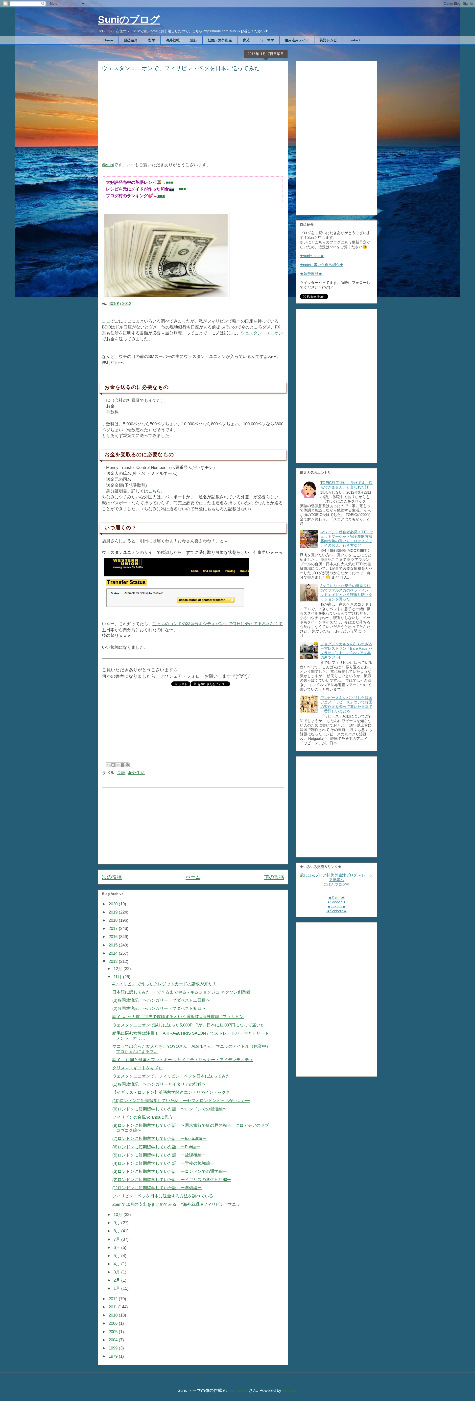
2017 (114, 928)
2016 (114, 936)
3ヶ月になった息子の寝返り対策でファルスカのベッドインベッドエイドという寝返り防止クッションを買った (346, 592)
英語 (121, 772)
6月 (117, 1247)
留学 (151, 40)
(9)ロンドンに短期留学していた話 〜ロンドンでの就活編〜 (169, 1109)
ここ (106, 321)
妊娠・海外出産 (220, 40)
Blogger (289, 1390)
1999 (114, 1348)
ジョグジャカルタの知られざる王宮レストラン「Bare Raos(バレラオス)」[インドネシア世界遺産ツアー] (346, 650)
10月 (118, 1214)
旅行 (193, 40)
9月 (117, 1222)
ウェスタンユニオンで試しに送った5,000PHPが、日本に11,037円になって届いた (188, 1025)
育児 (246, 40)
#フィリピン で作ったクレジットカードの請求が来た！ (164, 984)
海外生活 (136, 772)
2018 (114, 920)
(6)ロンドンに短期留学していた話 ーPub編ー (156, 1147)
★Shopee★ (336, 902)
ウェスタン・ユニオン (262, 333)
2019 (114, 912)
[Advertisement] (193, 120)
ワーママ (267, 40)
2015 (114, 945)
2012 (114, 1298)
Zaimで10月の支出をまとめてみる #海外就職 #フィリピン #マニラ (176, 1204)
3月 (117, 1272)
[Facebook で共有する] (122, 764)
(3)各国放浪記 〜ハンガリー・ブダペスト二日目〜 (161, 1000)
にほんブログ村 (337, 884)
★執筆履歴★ (311, 273)
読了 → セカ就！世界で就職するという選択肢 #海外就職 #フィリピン (178, 1016)
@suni (108, 164)
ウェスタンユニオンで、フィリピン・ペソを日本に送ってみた (171, 1076)
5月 (117, 1255)
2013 (114, 961)
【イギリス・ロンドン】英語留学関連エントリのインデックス (171, 1092)
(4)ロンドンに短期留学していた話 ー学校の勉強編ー (163, 1163)
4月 (117, 1264)
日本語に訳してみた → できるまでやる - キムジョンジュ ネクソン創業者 (181, 992)
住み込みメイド (297, 40)
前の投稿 (274, 877)
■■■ (169, 182)
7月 (117, 1239)
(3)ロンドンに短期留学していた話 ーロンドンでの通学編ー (169, 1171)
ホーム (193, 877)
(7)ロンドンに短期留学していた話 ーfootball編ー (159, 1138)
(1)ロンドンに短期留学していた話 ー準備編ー (157, 1187)
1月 (117, 1288)
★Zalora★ (336, 897)
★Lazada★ (336, 906)
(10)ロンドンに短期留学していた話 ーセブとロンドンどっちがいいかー (181, 1100)
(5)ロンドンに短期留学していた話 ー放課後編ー (159, 1155)
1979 (114, 1356)
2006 (114, 1323)
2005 (114, 1331)
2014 (114, 953)
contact (354, 40)
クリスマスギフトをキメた (137, 1068)
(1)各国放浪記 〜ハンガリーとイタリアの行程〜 (159, 1084)
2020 (114, 904)
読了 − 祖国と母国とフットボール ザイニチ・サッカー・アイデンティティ (182, 1059)
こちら (154, 491)
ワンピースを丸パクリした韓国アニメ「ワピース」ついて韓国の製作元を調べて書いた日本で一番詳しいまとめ (346, 704)
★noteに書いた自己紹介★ (321, 265)
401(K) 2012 (120, 303)
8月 (117, 1231)
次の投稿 (112, 877)
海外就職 (173, 40)
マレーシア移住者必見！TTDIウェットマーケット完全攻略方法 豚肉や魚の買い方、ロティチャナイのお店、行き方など (348, 538)
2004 (114, 1340)
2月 (117, 1280)
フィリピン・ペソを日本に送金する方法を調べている (162, 1196)
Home (108, 40)
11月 (118, 976)
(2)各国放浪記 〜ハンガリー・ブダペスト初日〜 (159, 1008)
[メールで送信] (108, 764)
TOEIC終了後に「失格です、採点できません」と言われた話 (346, 485)
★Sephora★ (337, 911)
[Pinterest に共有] (127, 764)
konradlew (238, 1390)
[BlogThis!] (113, 764)
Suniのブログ (129, 19)
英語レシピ (328, 40)
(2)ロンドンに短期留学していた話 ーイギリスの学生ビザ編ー (171, 1179)
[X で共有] (117, 764)
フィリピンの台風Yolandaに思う (142, 1117)
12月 (118, 968)
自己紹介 (131, 40)
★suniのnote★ (312, 256)
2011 (113, 1307)
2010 (114, 1315)
